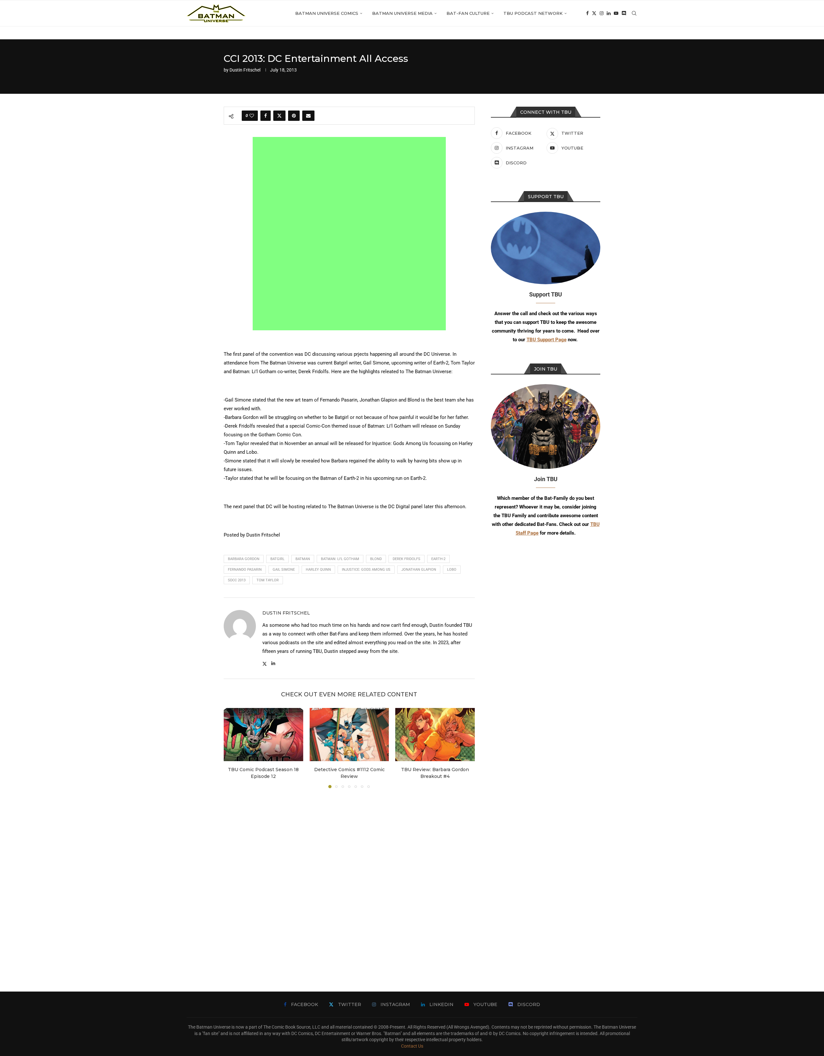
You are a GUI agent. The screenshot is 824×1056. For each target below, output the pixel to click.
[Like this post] (251, 116)
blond (376, 559)
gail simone (284, 569)
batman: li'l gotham (340, 559)
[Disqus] (349, 880)
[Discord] (624, 13)
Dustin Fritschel (244, 70)
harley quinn (318, 569)
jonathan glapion (418, 569)
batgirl (277, 559)
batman (302, 559)
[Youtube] (616, 13)
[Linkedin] (609, 13)
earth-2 (438, 559)
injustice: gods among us (366, 569)
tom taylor (268, 580)
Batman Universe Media (402, 13)
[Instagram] (602, 13)
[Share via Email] (308, 116)
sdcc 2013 (237, 580)
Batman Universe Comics (326, 13)
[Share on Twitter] (279, 116)
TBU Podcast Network (533, 13)
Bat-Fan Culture (468, 13)
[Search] (634, 13)
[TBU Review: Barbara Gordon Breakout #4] (435, 734)
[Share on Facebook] (265, 116)
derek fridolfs (406, 559)
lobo (451, 569)
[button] (232, 747)
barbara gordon (243, 559)
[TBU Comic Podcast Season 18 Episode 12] (263, 734)
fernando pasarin (245, 569)
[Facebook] (587, 13)
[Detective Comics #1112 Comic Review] (349, 734)
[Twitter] (594, 13)
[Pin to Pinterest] (294, 116)
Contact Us (412, 1046)
